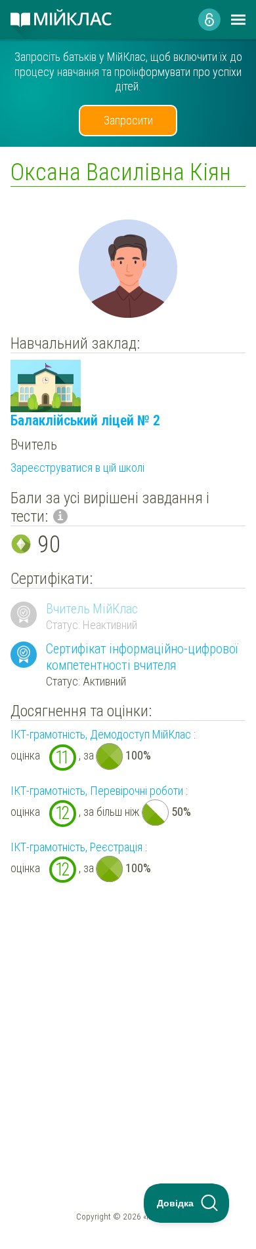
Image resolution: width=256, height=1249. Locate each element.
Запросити (128, 120)
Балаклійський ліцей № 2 (85, 420)
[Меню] (238, 19)
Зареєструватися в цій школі (77, 467)
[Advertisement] (128, 1012)
